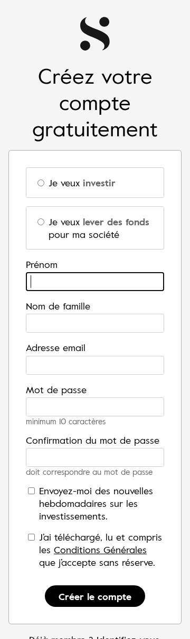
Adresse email (56, 347)
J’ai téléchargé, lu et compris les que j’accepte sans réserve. (100, 549)
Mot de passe (56, 389)
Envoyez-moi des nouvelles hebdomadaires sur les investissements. (96, 503)
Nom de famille (58, 305)
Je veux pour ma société (99, 228)
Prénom (42, 264)
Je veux (82, 182)
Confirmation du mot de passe (92, 440)
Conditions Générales (100, 549)
